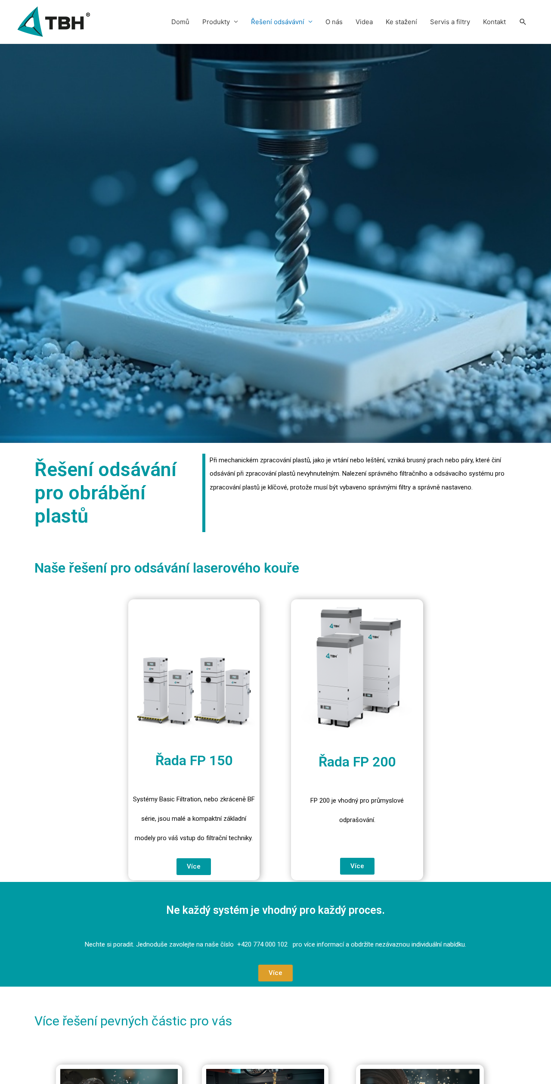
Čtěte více (511, 998)
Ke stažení (401, 22)
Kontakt (494, 22)
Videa (364, 22)
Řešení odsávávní (277, 22)
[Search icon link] (523, 22)
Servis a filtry (450, 22)
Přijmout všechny (461, 1029)
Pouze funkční (421, 1057)
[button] (193, 866)
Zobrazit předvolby (501, 1057)
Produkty (216, 22)
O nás (334, 22)
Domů (180, 22)
